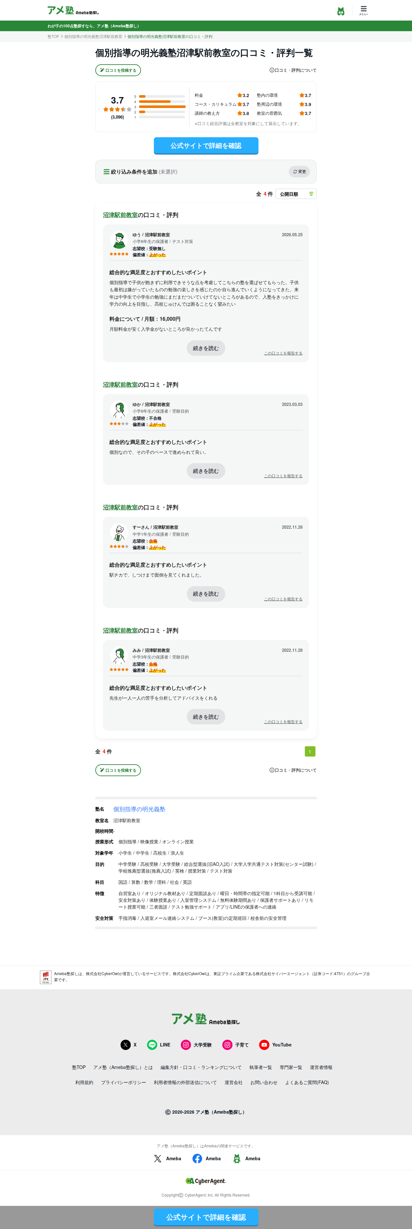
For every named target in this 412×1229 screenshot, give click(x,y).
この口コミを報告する (283, 352)
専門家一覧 (291, 1067)
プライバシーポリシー (123, 1082)
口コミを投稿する (121, 70)
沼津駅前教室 (120, 215)
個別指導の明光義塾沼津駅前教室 (93, 36)
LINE (165, 1044)
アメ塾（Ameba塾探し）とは (123, 1067)
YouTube (282, 1044)
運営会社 (234, 1082)
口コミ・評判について (296, 70)
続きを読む (206, 348)
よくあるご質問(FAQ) (307, 1082)
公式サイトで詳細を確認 (206, 145)
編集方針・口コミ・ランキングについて (201, 1067)
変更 (302, 171)
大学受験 (203, 1044)
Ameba (173, 1158)
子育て (242, 1044)
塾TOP (53, 36)
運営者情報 (321, 1067)
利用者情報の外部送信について (185, 1082)
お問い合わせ (263, 1082)
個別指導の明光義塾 (139, 808)
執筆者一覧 (260, 1067)
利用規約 (84, 1082)
